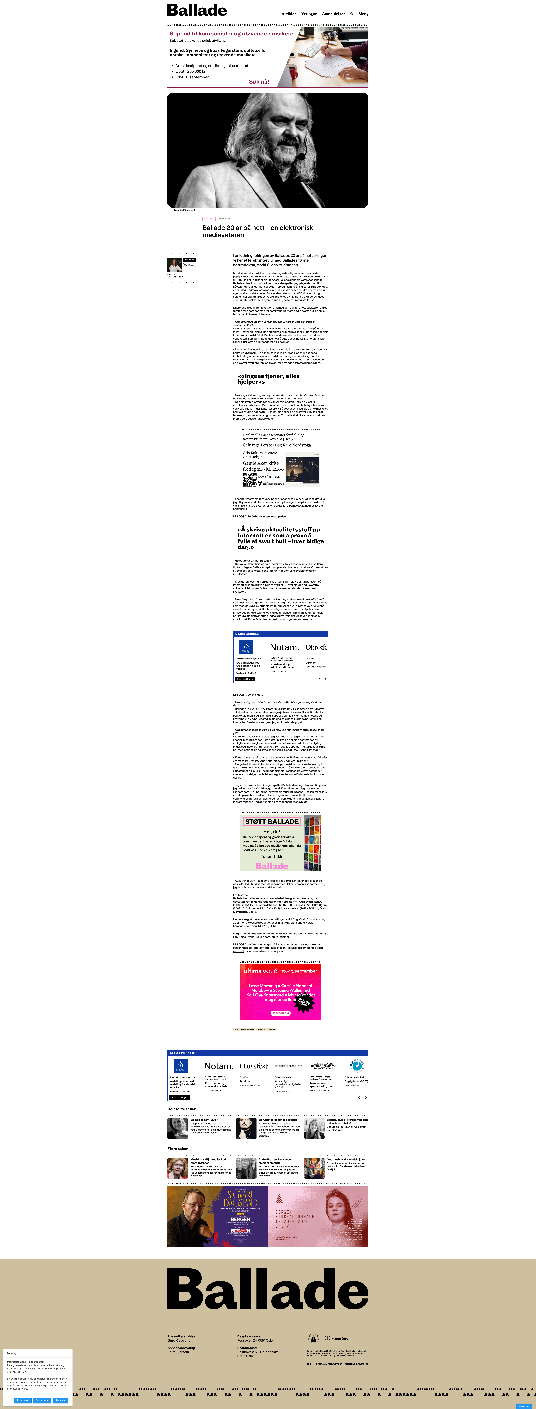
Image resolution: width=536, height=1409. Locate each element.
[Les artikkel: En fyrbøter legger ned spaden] (268, 1127)
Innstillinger (524, 1406)
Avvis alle (60, 1400)
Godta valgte (42, 1400)
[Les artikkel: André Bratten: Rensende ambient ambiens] (268, 1167)
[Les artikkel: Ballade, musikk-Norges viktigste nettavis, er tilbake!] (336, 1127)
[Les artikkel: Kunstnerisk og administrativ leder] (285, 656)
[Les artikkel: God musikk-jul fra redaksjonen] (336, 1167)
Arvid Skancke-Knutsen (244, 1030)
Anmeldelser (333, 14)
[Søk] (351, 13)
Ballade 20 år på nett (266, 1030)
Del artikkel (189, 260)
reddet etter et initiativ (273, 922)
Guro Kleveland (179, 1341)
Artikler (289, 14)
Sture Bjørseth (178, 1352)
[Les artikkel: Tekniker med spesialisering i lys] (325, 1076)
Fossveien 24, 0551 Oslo (255, 1341)
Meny (363, 14)
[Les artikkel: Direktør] (320, 656)
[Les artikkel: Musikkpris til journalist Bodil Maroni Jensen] (200, 1167)
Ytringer (309, 14)
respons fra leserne (302, 944)
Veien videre (255, 693)
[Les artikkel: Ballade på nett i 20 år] (200, 1127)
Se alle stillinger (245, 678)
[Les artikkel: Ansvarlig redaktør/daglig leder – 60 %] (290, 1076)
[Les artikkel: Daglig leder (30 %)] (359, 1076)
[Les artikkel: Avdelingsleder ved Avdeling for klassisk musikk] (251, 656)
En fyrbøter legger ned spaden (267, 515)
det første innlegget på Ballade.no (268, 944)
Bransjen (224, 219)
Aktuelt (209, 219)
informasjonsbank (276, 948)
